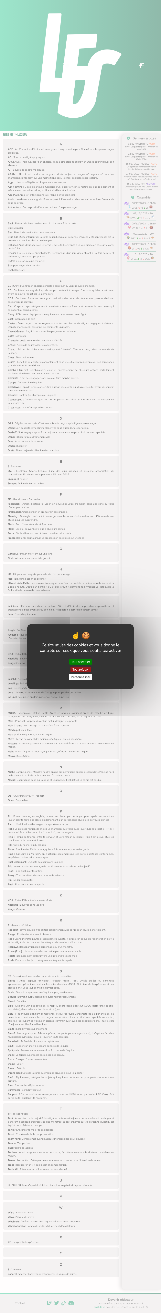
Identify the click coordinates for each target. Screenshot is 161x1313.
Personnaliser (80, 677)
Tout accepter (80, 662)
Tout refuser (80, 669)
